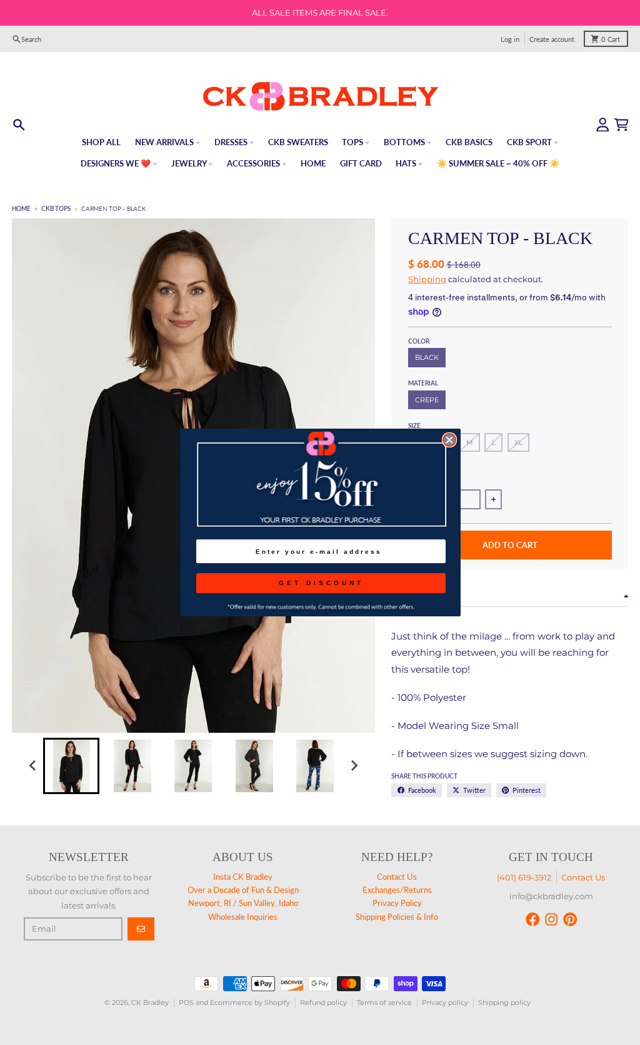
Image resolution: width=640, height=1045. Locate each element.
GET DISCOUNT (321, 582)
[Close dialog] (449, 440)
